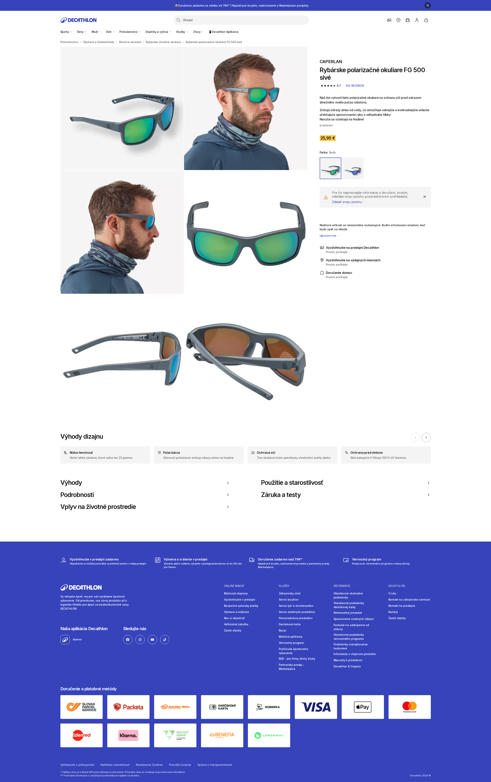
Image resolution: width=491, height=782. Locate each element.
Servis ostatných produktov (297, 612)
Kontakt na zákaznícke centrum (409, 599)
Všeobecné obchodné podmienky (348, 595)
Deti (109, 31)
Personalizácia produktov (296, 618)
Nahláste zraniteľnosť (115, 764)
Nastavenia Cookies (149, 764)
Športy (65, 31)
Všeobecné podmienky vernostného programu (349, 636)
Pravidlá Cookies (180, 764)
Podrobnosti (77, 494)
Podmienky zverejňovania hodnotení (351, 646)
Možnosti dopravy (236, 593)
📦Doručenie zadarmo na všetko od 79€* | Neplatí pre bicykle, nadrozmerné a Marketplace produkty (241, 5)
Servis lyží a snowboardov (296, 605)
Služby (181, 31)
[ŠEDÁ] (330, 168)
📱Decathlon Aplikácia (223, 31)
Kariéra (393, 612)
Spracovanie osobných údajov (354, 618)
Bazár (282, 630)
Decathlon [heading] (396, 585)
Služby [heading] (284, 585)
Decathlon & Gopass (347, 666)
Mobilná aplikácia (291, 636)
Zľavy (197, 31)
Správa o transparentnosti (214, 764)
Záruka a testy (281, 494)
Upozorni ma (328, 235)
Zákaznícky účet (290, 593)
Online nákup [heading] (234, 585)
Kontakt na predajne (401, 605)
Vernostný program (291, 642)
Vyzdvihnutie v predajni (239, 599)
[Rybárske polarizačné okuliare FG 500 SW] (122, 108)
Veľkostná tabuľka (236, 624)
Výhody (71, 482)
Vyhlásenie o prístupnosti (77, 764)
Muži (95, 31)
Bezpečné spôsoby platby (241, 605)
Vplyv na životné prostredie (98, 506)
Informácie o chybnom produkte (355, 654)
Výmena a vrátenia (236, 612)
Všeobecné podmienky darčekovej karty (349, 605)
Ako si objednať (234, 618)
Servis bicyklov (289, 599)
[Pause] (428, 5)
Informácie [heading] (342, 585)
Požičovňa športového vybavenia (293, 651)
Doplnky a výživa (157, 31)
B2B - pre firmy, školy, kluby (297, 658)
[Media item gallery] (183, 232)
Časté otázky (232, 630)
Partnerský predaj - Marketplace (291, 666)
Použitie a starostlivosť (292, 482)
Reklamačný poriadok (348, 612)
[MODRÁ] (353, 168)
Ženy (80, 31)
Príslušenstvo (128, 31)
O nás (392, 593)
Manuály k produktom (348, 660)
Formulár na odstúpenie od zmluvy (351, 627)
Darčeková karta (290, 624)
